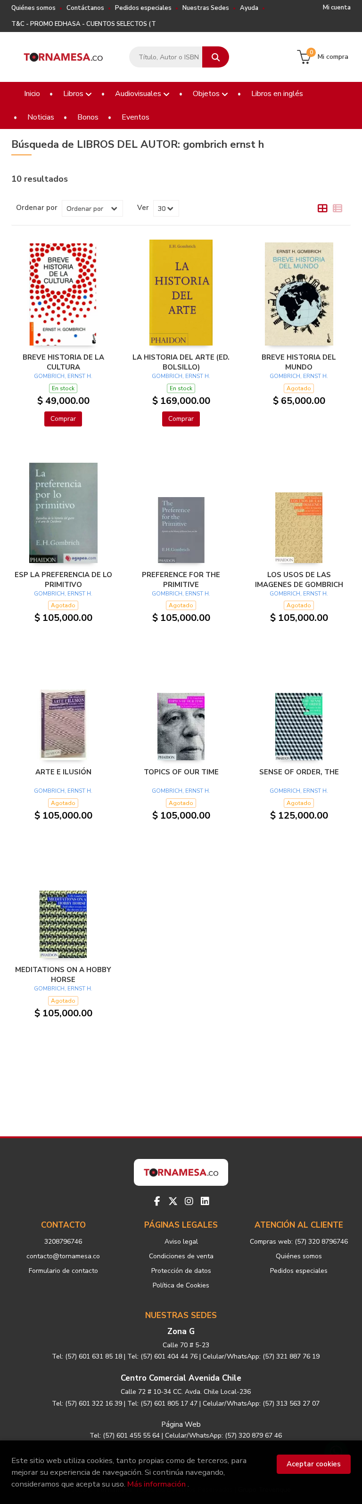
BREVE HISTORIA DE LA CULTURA (63, 362)
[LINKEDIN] (205, 1201)
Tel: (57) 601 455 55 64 (125, 1435)
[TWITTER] (173, 1201)
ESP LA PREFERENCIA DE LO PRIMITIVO (63, 579)
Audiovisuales (139, 93)
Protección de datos (181, 1270)
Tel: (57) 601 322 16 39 (87, 1403)
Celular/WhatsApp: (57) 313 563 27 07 (261, 1403)
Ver (143, 207)
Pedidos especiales (143, 8)
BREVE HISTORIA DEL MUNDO (299, 362)
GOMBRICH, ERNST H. (63, 376)
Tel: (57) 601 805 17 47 (162, 1403)
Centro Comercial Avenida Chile (181, 1378)
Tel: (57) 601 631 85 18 (87, 1356)
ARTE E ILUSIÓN (63, 772)
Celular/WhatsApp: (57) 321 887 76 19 (261, 1356)
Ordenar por (37, 207)
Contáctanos (85, 8)
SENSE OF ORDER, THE (299, 772)
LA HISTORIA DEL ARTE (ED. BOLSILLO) (181, 362)
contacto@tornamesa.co (63, 1256)
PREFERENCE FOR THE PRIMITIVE (181, 579)
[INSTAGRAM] (189, 1201)
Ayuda (249, 8)
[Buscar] (215, 57)
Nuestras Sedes (205, 8)
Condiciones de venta (181, 1256)
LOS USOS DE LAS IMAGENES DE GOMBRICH (299, 579)
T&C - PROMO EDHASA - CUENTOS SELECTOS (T (83, 24)
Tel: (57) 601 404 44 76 (162, 1356)
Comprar (63, 418)
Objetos (207, 93)
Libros (74, 93)
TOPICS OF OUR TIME (181, 772)
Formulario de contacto (63, 1270)
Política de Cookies (181, 1285)
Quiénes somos (33, 8)
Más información (156, 1484)
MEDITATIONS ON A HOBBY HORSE (63, 974)
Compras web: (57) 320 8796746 (299, 1241)
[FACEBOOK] (157, 1201)
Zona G (181, 1331)
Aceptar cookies (314, 1464)
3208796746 (63, 1241)
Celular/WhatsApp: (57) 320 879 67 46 (223, 1435)
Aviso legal (181, 1241)
